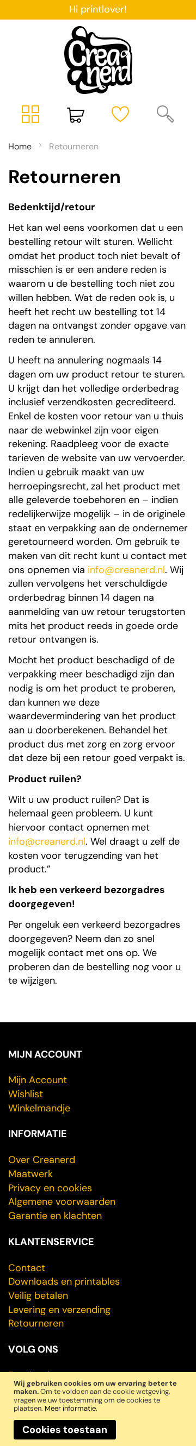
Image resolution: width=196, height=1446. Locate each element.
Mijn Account (37, 1079)
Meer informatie (70, 1408)
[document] (98, 1409)
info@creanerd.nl (126, 569)
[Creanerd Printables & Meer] (98, 60)
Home (21, 146)
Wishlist (25, 1094)
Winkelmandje (39, 1108)
